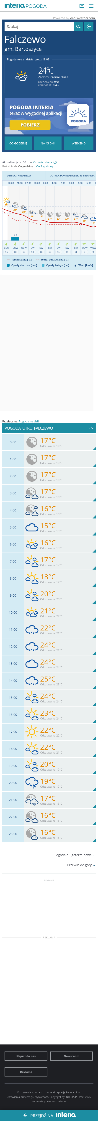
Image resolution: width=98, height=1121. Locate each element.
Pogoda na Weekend (78, 143)
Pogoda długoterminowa (73, 855)
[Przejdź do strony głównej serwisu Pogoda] (36, 6)
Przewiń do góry (79, 865)
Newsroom (71, 1056)
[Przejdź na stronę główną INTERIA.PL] (15, 6)
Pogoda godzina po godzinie (18, 143)
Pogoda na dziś (29, 421)
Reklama (26, 1072)
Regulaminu (73, 1092)
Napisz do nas (26, 1056)
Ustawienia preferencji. (20, 1097)
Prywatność (41, 1097)
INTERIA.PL (71, 1097)
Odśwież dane (42, 162)
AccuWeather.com (82, 18)
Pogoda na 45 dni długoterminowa (48, 143)
